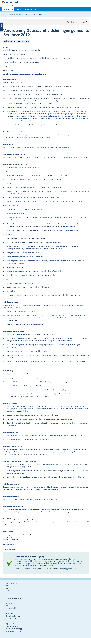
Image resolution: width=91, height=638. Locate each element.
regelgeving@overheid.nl (67, 569)
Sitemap (8, 606)
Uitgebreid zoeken (30, 14)
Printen (82, 22)
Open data (9, 614)
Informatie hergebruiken (14, 598)
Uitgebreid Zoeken (30, 9)
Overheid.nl (7, 9)
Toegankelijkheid (11, 603)
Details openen (1, 27)
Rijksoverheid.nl (11, 626)
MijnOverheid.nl (11, 624)
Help (7, 590)
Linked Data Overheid (13, 616)
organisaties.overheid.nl (45, 565)
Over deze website (12, 583)
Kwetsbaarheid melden (13, 608)
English (8, 588)
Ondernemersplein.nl (13, 629)
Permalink (70, 22)
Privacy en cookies (12, 601)
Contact (8, 586)
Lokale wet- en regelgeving (16, 14)
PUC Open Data (11, 618)
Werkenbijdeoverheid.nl (14, 631)
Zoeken (18, 9)
